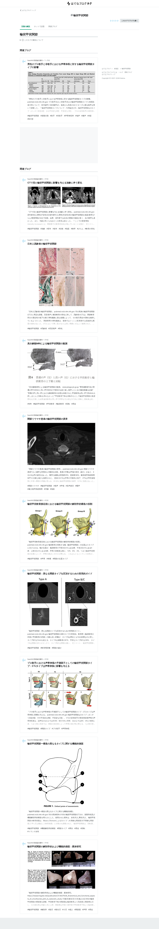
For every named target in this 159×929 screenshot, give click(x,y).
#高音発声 (52, 328)
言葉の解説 (25, 26)
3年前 (46, 740)
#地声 (77, 116)
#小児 (64, 909)
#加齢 (42, 229)
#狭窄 (73, 229)
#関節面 (77, 909)
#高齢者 (43, 328)
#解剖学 (43, 909)
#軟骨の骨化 (90, 229)
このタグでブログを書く (129, 21)
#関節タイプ (45, 728)
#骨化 (60, 328)
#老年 (55, 229)
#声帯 (42, 559)
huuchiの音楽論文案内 (35, 60)
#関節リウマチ (33, 486)
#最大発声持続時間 (34, 489)
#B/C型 (30, 119)
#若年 (49, 229)
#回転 (67, 404)
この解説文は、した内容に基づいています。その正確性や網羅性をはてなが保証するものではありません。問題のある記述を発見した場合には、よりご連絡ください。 (31, 40)
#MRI (29, 404)
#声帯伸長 (65, 728)
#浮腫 (46, 489)
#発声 (56, 486)
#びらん (80, 229)
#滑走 (73, 404)
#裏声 (83, 116)
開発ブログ (128, 72)
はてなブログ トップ (29, 10)
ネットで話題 (39, 26)
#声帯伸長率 (69, 116)
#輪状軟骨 (60, 404)
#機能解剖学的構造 (48, 828)
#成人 (70, 909)
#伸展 (49, 559)
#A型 (89, 116)
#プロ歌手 (56, 728)
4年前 (46, 179)
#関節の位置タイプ (60, 559)
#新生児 (57, 909)
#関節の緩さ (57, 648)
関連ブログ (52, 26)
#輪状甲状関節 (33, 116)
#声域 (62, 486)
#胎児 (50, 909)
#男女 (70, 828)
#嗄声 (77, 486)
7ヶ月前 (47, 60)
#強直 (67, 229)
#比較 (61, 229)
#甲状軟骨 (50, 404)
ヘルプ (121, 72)
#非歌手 (59, 116)
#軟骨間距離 (45, 648)
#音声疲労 (70, 486)
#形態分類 (44, 116)
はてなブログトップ (108, 74)
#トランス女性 (33, 831)
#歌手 (52, 116)
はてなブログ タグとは (109, 72)
